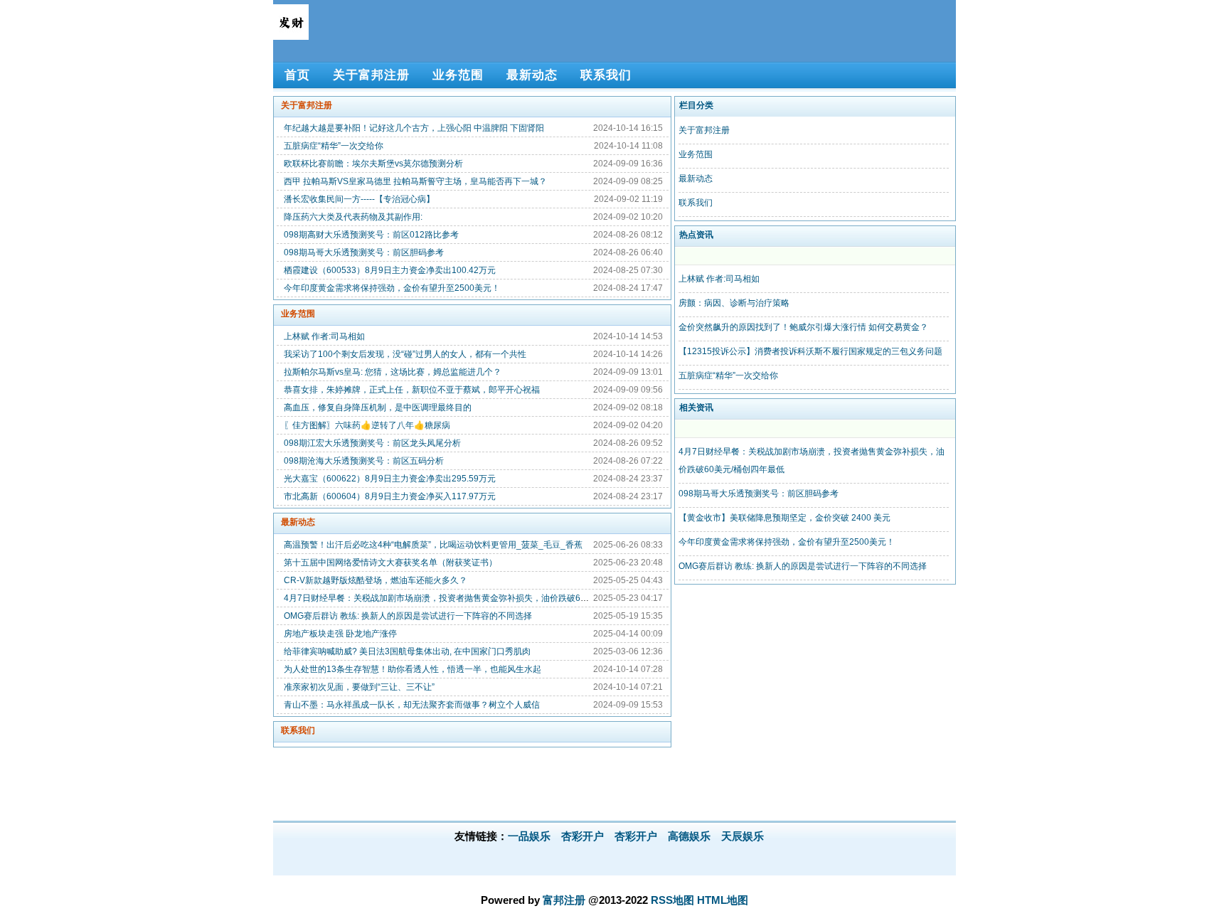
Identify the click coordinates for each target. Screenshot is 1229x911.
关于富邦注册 (306, 105)
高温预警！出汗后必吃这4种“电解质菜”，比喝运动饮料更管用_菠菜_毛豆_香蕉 (433, 545)
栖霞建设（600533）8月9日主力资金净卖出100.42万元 (390, 270)
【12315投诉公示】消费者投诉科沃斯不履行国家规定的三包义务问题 (810, 351)
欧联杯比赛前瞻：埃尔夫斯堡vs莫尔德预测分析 (373, 164)
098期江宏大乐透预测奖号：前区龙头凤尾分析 (372, 443)
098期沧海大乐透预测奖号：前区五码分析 (364, 461)
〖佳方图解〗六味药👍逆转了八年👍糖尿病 (367, 425)
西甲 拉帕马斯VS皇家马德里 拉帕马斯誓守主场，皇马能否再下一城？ (415, 181)
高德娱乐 (689, 836)
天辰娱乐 (742, 836)
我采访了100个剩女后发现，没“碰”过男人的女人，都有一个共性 (405, 354)
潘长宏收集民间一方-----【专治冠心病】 (359, 199)
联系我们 (298, 730)
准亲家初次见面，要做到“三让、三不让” (359, 687)
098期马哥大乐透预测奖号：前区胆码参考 (364, 252)
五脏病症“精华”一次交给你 (333, 146)
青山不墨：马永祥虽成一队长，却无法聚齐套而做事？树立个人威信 (412, 705)
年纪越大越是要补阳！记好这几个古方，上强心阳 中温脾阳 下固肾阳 (414, 128)
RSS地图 (672, 900)
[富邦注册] (291, 33)
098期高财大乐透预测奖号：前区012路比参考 (371, 235)
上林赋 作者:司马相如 (324, 336)
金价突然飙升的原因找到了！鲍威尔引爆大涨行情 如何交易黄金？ (803, 327)
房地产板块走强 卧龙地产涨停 (340, 634)
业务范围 (298, 314)
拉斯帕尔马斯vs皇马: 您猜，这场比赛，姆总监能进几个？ (392, 372)
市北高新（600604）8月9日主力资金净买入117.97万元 (390, 496)
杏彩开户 (582, 836)
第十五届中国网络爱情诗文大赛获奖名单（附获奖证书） (390, 563)
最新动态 (298, 522)
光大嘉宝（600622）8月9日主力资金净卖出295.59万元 (390, 479)
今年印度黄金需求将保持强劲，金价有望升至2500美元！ (392, 288)
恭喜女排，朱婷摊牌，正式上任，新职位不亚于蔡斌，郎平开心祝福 (412, 390)
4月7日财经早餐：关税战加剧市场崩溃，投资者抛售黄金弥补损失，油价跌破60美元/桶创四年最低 (470, 598)
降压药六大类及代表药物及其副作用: (353, 217)
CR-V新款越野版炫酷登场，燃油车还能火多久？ (375, 580)
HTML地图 (722, 900)
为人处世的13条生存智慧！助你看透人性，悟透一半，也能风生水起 (412, 669)
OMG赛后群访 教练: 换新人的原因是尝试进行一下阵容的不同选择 (408, 616)
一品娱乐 (529, 836)
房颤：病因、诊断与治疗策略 (734, 303)
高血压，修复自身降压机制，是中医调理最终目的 (378, 407)
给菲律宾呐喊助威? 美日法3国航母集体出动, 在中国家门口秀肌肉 (407, 651)
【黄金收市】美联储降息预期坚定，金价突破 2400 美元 (784, 518)
